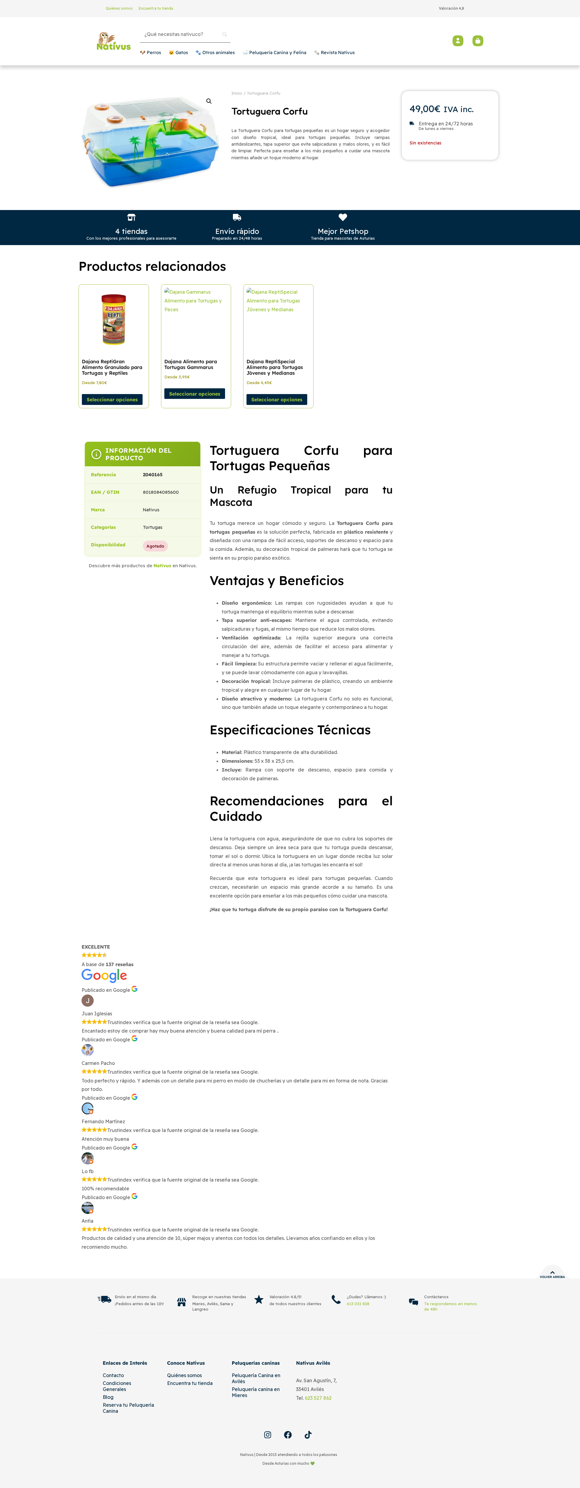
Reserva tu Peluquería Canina (128, 1408)
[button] (209, 101)
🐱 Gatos (178, 52)
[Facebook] (288, 1435)
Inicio (236, 93)
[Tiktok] (308, 1435)
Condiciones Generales (117, 1386)
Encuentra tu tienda (156, 8)
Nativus (162, 565)
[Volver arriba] (552, 1272)
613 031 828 (358, 1303)
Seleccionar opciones (112, 399)
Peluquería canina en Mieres (256, 1392)
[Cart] (477, 40)
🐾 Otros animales (215, 52)
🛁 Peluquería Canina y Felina (274, 52)
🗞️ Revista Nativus (334, 52)
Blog (108, 1397)
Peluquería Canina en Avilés (256, 1378)
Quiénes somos (119, 8)
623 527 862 (318, 1398)
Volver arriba (552, 1277)
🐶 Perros (150, 52)
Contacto (113, 1375)
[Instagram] (268, 1435)
